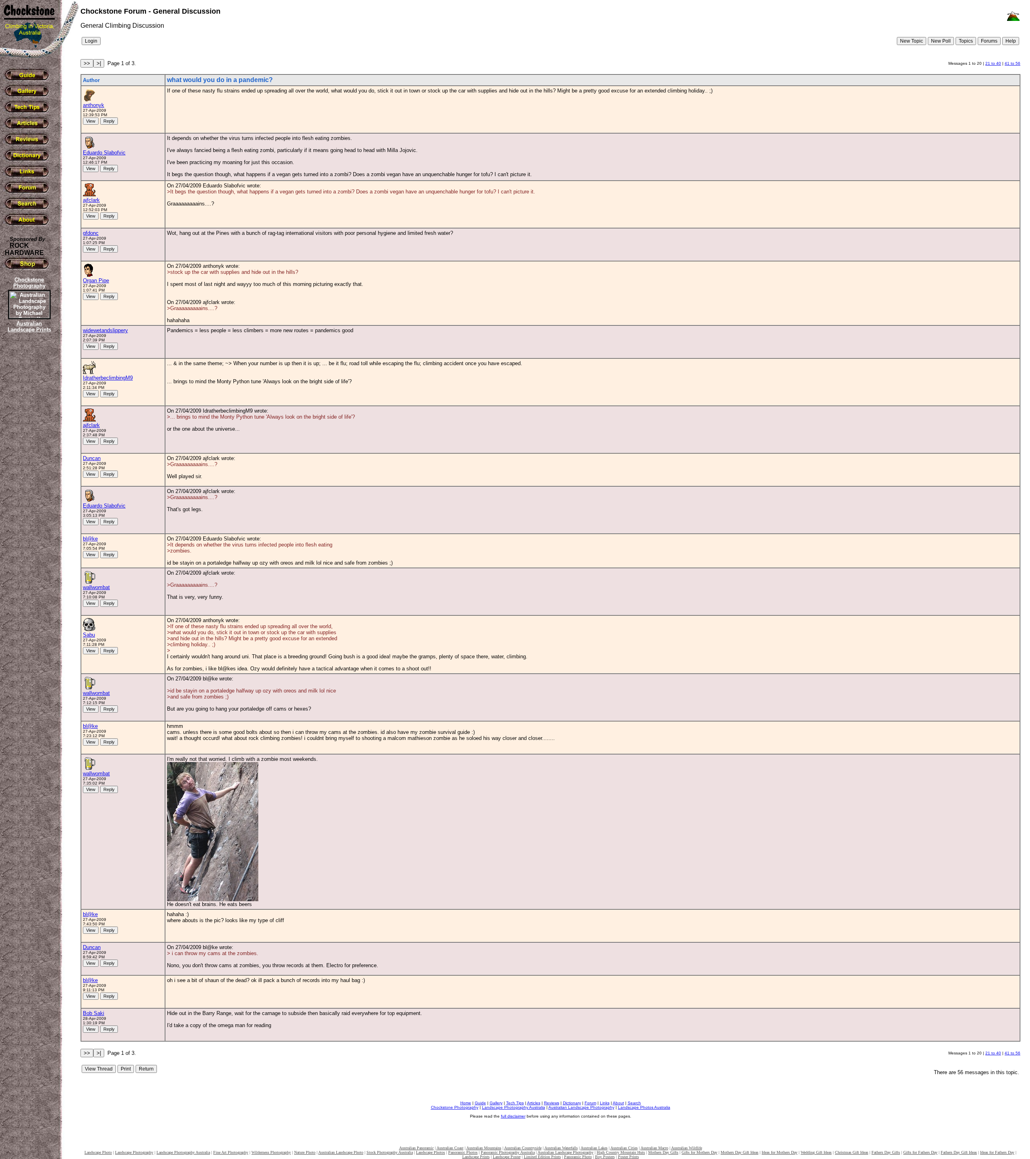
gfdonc (91, 233)
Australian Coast (450, 1148)
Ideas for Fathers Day (997, 1152)
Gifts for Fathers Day (920, 1152)
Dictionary (572, 1103)
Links (605, 1103)
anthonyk (93, 105)
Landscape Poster (507, 1157)
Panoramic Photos (463, 1152)
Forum (590, 1103)
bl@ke (90, 539)
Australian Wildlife (686, 1148)
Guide (480, 1103)
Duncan (92, 458)
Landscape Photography (134, 1152)
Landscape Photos (430, 1152)
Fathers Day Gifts (885, 1152)
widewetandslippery (105, 330)
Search (634, 1103)
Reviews (551, 1103)
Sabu (89, 635)
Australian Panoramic (416, 1148)
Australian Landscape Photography (581, 1107)
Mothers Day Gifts (663, 1152)
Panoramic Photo (578, 1157)
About (618, 1103)
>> (87, 63)
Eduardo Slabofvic (104, 153)
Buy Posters (605, 1157)
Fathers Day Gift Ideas (959, 1152)
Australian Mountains (483, 1148)
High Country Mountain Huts (621, 1152)
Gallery (496, 1103)
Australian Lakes (594, 1148)
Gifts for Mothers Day (699, 1152)
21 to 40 (993, 63)
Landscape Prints (476, 1157)
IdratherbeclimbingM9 (108, 378)
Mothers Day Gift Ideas (739, 1152)
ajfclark (91, 200)
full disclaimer (513, 1116)
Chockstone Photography (454, 1107)
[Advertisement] (28, 472)
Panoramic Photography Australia (508, 1152)
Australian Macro (654, 1148)
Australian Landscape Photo (340, 1152)
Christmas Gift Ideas (851, 1152)
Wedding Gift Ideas (816, 1152)
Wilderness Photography (271, 1152)
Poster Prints (628, 1157)
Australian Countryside (523, 1148)
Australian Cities (624, 1148)
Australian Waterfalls (561, 1148)
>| (99, 63)
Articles (533, 1103)
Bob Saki (93, 1013)
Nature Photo (304, 1152)
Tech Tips (515, 1103)
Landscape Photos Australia (644, 1107)
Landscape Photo (98, 1152)
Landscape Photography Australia (513, 1107)
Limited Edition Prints (542, 1157)
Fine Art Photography (230, 1152)
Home (465, 1103)
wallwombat (96, 587)
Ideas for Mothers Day (779, 1152)
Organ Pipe (96, 280)
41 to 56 (1012, 63)
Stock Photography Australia (390, 1152)
